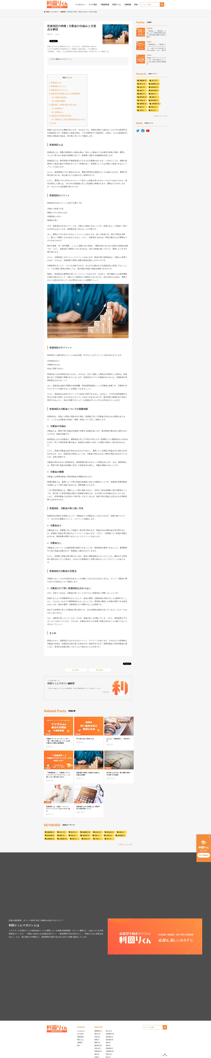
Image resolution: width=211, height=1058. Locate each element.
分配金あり (57, 108)
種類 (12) (61, 835)
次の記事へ (76, 670)
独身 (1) (97, 835)
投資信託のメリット (57, 86)
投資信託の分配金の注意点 (60, 116)
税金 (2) (73, 835)
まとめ (52, 123)
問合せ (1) (86, 839)
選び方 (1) (73, 832)
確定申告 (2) (86, 835)
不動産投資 (105, 4)
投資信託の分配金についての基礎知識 (64, 93)
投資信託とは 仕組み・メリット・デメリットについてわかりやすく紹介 (58, 809)
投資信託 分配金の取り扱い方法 (62, 105)
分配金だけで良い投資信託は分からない (69, 119)
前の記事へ (100, 670)
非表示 (69, 77)
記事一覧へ (106, 692)
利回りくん (116, 4)
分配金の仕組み (59, 97)
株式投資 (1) (121, 835)
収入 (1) (109, 839)
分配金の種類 (58, 101)
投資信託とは (55, 82)
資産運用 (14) (86, 832)
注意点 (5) (109, 835)
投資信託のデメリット (58, 90)
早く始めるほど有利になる (85, 739)
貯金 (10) (97, 832)
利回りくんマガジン (52, 12)
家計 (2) (74, 839)
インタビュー (80, 4)
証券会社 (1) (110, 832)
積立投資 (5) (50, 835)
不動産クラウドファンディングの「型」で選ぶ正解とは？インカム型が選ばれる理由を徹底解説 (58, 741)
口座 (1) (97, 839)
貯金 (136, 4)
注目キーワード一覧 (125, 844)
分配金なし (57, 112)
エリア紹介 (93, 4)
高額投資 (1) (50, 832)
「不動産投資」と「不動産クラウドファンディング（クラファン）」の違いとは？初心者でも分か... (58, 775)
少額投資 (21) (63, 839)
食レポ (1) (62, 832)
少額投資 (127, 4)
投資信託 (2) (50, 839)
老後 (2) (121, 832)
